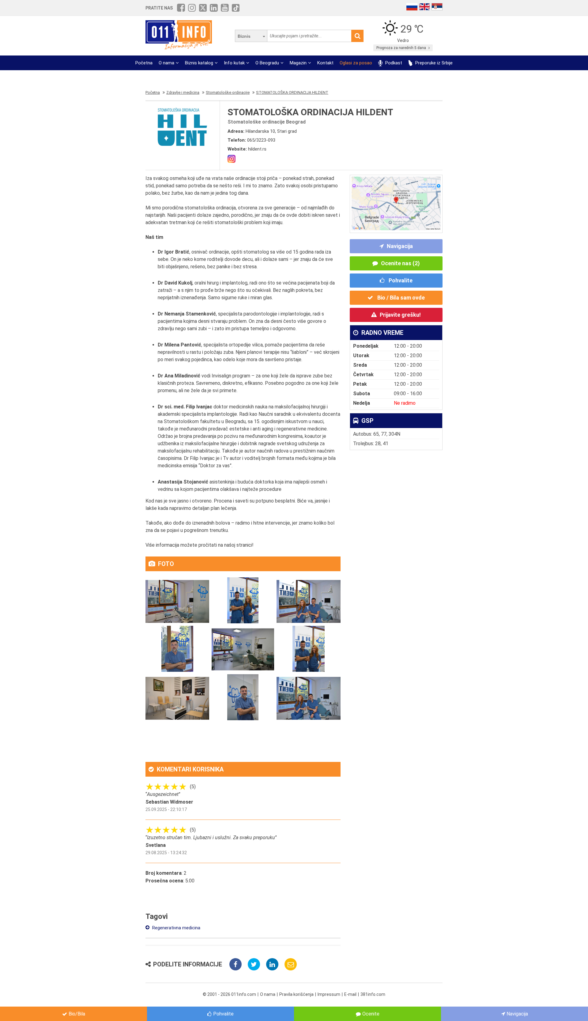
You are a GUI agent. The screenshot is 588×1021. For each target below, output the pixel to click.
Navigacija (400, 246)
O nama (166, 63)
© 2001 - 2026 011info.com (229, 994)
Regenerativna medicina (175, 928)
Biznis (244, 36)
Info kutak (234, 63)
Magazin (298, 63)
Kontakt (325, 63)
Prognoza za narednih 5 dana (401, 48)
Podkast (393, 63)
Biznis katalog (199, 63)
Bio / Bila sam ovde (400, 297)
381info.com (372, 994)
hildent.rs (257, 149)
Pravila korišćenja (296, 994)
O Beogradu (267, 63)
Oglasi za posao (356, 63)
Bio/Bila (77, 1014)
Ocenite (370, 1014)
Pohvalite (400, 280)
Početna (144, 63)
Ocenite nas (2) (400, 263)
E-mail (350, 994)
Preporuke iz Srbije (433, 63)
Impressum (329, 994)
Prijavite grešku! (400, 315)
